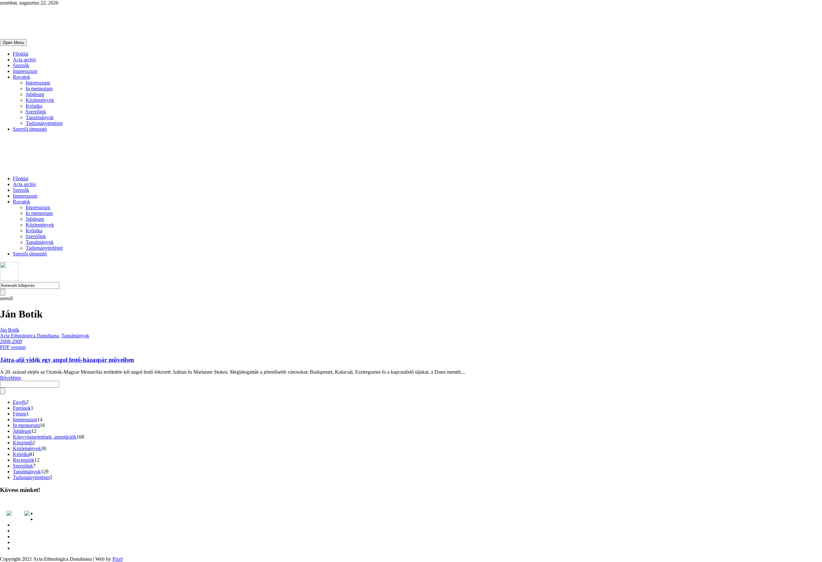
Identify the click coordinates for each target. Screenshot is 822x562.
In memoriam (39, 88)
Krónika (34, 106)
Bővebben (10, 377)
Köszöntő (22, 442)
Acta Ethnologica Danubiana (29, 335)
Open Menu (13, 42)
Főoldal (20, 54)
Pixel (117, 559)
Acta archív (24, 59)
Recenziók (23, 460)
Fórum (19, 413)
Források (22, 408)
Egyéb (19, 402)
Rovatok (21, 77)
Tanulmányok (40, 117)
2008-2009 (11, 341)
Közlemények (40, 100)
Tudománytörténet (44, 123)
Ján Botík (9, 330)
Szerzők (21, 65)
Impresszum (25, 71)
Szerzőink (36, 111)
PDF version (13, 347)
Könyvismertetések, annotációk (44, 437)
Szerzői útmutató (30, 129)
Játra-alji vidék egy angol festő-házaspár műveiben (67, 359)
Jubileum (35, 94)
